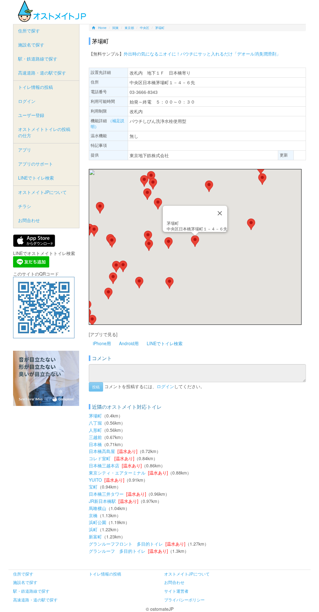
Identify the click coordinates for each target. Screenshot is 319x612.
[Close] (219, 213)
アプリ (24, 150)
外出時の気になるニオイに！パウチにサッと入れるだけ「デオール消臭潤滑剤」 (202, 54)
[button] (195, 241)
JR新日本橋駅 (102, 501)
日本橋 (95, 444)
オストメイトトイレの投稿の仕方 (44, 132)
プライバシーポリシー (184, 600)
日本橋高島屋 (102, 451)
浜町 (93, 529)
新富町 (95, 536)
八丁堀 (95, 423)
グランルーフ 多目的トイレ (117, 551)
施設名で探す (31, 44)
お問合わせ (29, 220)
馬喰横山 (97, 508)
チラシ (24, 206)
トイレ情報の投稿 (35, 87)
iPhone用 (102, 343)
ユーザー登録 (31, 115)
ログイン (165, 386)
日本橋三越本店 (104, 465)
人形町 (95, 430)
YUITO (95, 480)
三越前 (95, 437)
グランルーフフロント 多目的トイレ (126, 544)
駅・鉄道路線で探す (37, 58)
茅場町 (95, 415)
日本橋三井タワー (106, 494)
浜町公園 (97, 522)
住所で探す (29, 30)
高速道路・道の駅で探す (42, 73)
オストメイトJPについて (42, 192)
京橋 (93, 515)
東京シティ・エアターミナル (117, 473)
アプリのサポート (35, 164)
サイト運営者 (176, 591)
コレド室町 (100, 458)
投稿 (96, 386)
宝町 (93, 487)
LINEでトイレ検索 (165, 343)
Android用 (129, 343)
